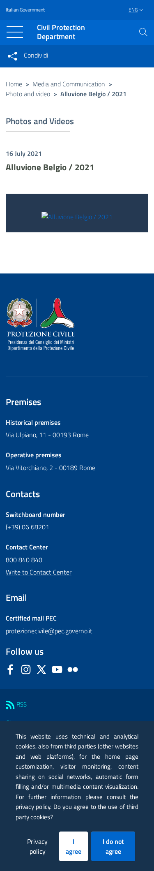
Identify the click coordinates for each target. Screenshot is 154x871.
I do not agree (113, 846)
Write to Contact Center (38, 572)
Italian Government (25, 10)
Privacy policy (37, 846)
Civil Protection (61, 32)
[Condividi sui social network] (12, 56)
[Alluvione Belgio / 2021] (77, 216)
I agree (73, 846)
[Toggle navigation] (15, 32)
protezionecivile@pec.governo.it (49, 631)
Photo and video (28, 94)
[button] (143, 32)
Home (14, 84)
